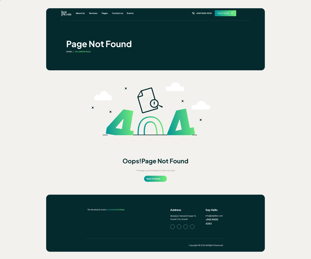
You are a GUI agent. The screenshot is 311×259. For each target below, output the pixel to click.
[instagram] (192, 227)
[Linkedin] (172, 227)
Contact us (117, 13)
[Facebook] (185, 227)
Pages (105, 13)
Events (130, 13)
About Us (80, 13)
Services (93, 13)
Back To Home (153, 178)
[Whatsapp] (179, 227)
